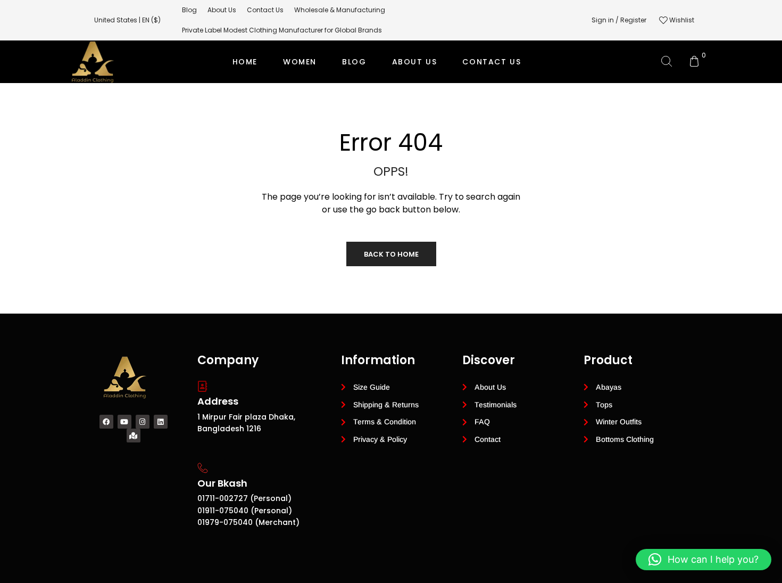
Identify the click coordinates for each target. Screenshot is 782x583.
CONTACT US (491, 61)
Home (244, 61)
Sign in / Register (619, 19)
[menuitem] (189, 10)
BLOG (354, 61)
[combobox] (133, 20)
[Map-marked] (133, 435)
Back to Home (391, 254)
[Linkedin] (161, 422)
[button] (703, 559)
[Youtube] (124, 422)
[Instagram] (142, 422)
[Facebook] (106, 422)
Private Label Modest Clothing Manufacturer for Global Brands (389, 104)
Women (300, 61)
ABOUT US (414, 61)
